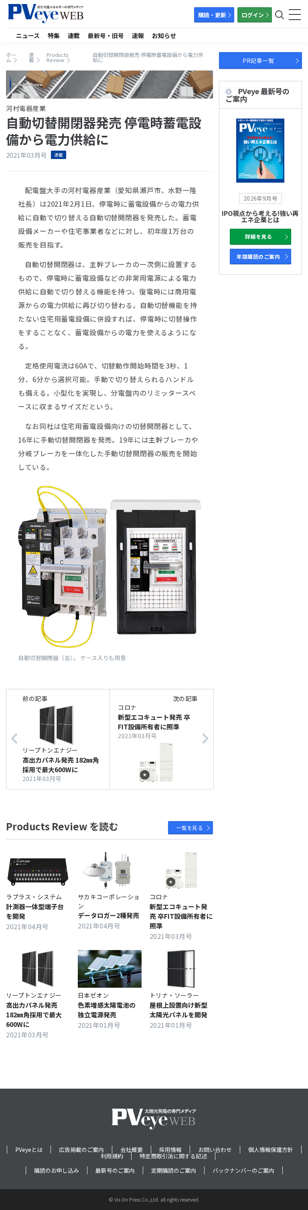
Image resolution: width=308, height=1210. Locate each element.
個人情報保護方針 (270, 1150)
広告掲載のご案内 (81, 1150)
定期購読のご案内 (173, 1170)
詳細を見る (258, 236)
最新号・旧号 (106, 35)
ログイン (252, 15)
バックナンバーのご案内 (243, 1170)
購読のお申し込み (56, 1170)
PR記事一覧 (258, 60)
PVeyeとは (29, 1150)
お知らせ (164, 35)
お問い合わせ (215, 1150)
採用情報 (170, 1150)
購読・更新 (212, 15)
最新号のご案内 (115, 1170)
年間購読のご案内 (258, 256)
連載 (74, 35)
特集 (54, 35)
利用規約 (112, 1156)
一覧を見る (189, 827)
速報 (138, 35)
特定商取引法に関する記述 (173, 1156)
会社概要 (131, 1150)
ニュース (28, 35)
